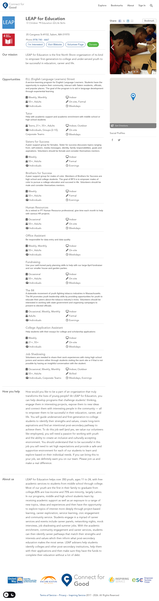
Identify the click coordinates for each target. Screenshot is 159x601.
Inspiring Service (77, 595)
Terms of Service (48, 595)
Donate (93, 44)
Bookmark (149, 20)
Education (47, 22)
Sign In (142, 5)
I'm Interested (35, 44)
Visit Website (55, 44)
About (130, 5)
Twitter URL (119, 140)
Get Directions (121, 125)
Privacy (62, 595)
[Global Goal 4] (8, 40)
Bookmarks (117, 5)
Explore (102, 5)
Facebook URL (112, 140)
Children (33, 22)
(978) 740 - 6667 (41, 39)
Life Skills (60, 22)
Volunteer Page (75, 44)
